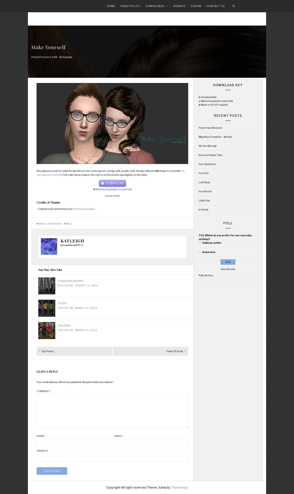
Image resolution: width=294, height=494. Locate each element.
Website (42, 450)
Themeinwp (179, 487)
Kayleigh (67, 57)
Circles (62, 303)
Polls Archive (206, 275)
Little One (204, 200)
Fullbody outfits (211, 242)
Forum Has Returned (210, 127)
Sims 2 (68, 224)
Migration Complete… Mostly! (215, 136)
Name (41, 436)
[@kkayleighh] (81, 244)
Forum (196, 6)
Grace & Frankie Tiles (211, 155)
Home (111, 6)
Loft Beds (204, 182)
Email (119, 436)
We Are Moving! (208, 145)
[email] (79, 244)
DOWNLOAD (115, 183)
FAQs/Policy (130, 6)
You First (204, 173)
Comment (44, 391)
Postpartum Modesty (71, 280)
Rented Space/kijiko (84, 208)
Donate (179, 6)
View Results (228, 269)
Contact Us (215, 6)
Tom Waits (64, 325)
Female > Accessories (50, 224)
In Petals (203, 209)
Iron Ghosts (205, 191)
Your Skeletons (207, 164)
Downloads (155, 6)
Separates (208, 252)
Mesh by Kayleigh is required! (114, 189)
